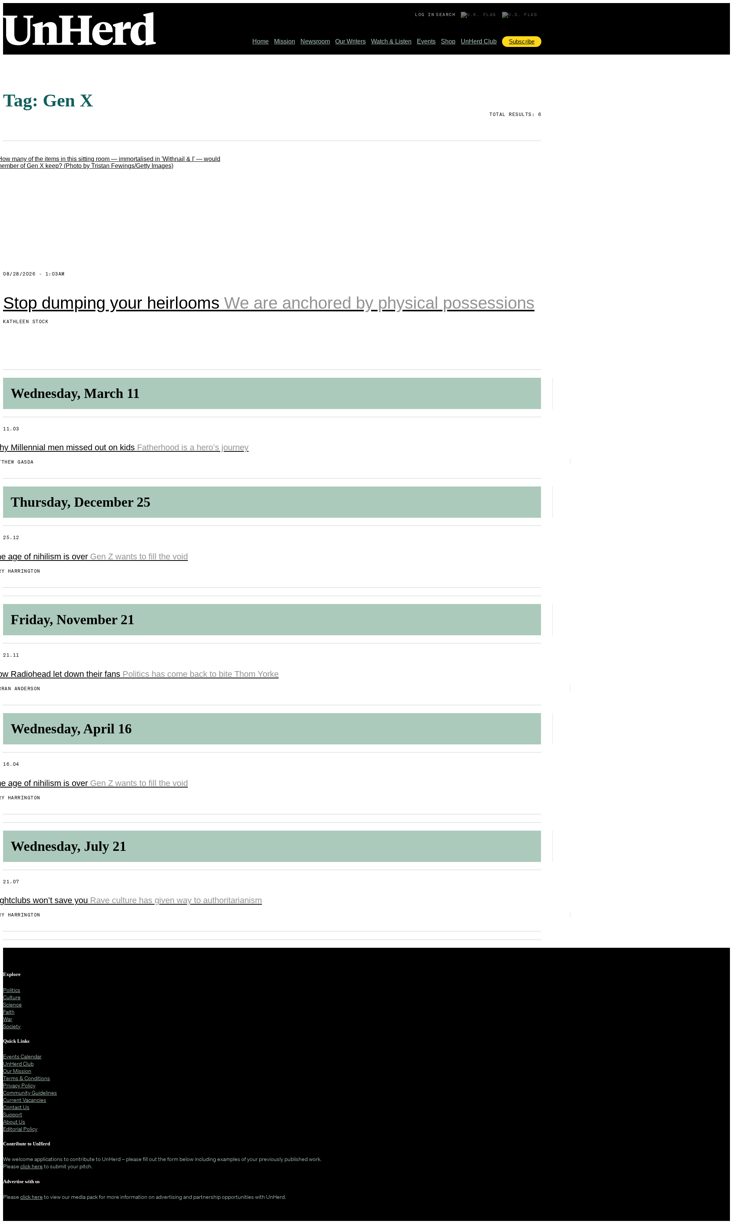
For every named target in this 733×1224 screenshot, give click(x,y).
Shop (448, 41)
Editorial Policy (20, 1128)
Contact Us (16, 1107)
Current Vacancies (24, 1099)
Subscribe (521, 41)
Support (12, 1114)
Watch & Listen (391, 41)
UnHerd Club (479, 41)
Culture (12, 997)
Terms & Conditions (26, 1078)
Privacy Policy (19, 1085)
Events (426, 41)
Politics (11, 990)
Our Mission (17, 1070)
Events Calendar (22, 1056)
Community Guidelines (30, 1092)
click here (31, 1166)
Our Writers (350, 41)
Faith (9, 1011)
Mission (284, 41)
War (7, 1019)
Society (12, 1026)
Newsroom (315, 41)
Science (12, 1004)
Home (260, 41)
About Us (14, 1121)
